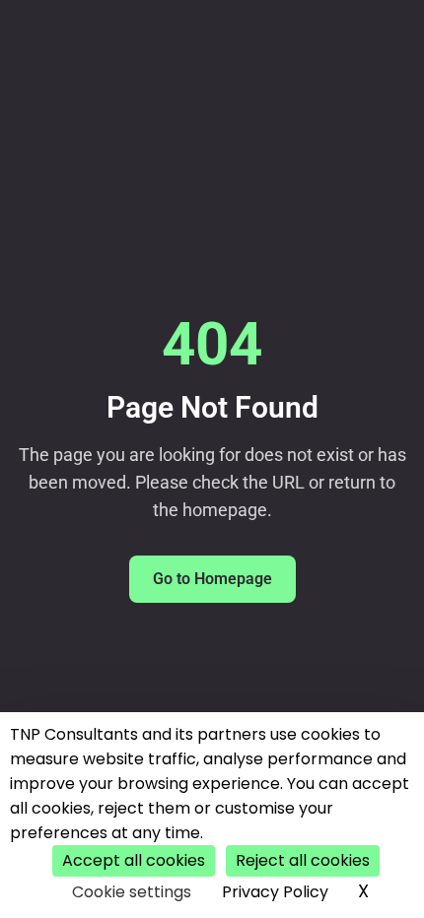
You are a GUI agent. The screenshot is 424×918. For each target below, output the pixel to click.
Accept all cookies (133, 860)
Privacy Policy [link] (275, 892)
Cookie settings (131, 892)
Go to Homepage (212, 578)
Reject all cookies (303, 860)
